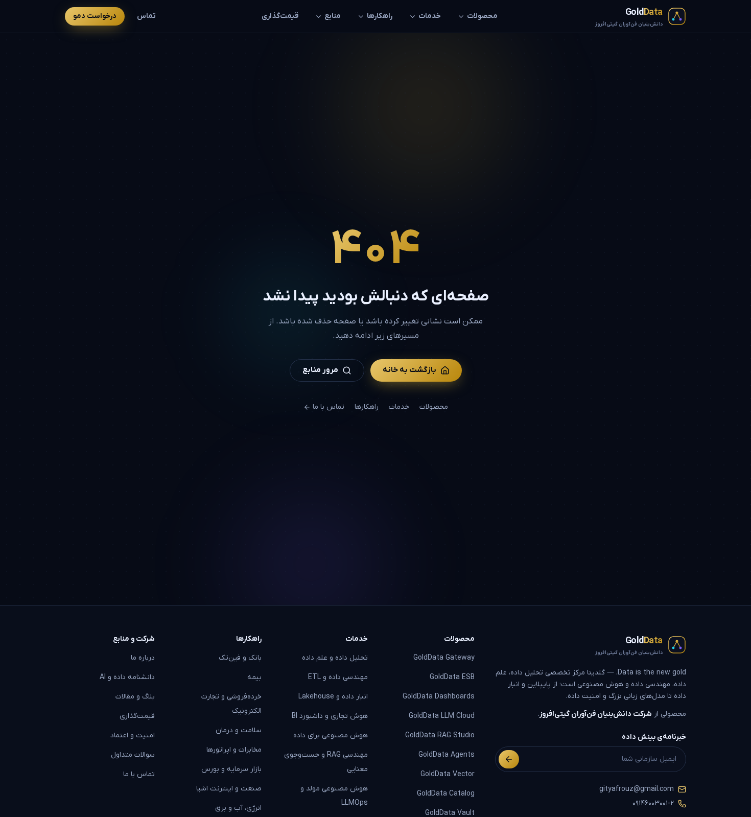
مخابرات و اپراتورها (234, 750)
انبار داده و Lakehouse (333, 697)
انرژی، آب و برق (238, 808)
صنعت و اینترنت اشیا (229, 788)
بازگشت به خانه (409, 370)
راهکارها (379, 16)
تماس (146, 16)
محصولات (482, 16)
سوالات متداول (133, 755)
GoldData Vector (447, 774)
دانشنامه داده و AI (127, 677)
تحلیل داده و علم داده (335, 658)
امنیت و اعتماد (132, 735)
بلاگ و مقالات (135, 697)
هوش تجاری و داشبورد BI (330, 716)
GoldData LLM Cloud (442, 716)
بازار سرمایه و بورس (231, 769)
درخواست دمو (94, 16)
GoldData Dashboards (439, 697)
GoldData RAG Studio (440, 735)
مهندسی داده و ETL (338, 677)
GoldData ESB (452, 677)
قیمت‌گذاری (280, 16)
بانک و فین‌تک (240, 658)
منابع (332, 16)
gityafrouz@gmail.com (636, 789)
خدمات (429, 16)
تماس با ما (328, 407)
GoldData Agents (446, 755)
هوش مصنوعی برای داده (330, 735)
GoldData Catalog (446, 794)
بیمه (254, 677)
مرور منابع (320, 370)
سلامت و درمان (239, 730)
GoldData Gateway (444, 658)
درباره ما (143, 658)
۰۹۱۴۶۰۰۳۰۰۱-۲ (653, 803)
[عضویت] (509, 759)
